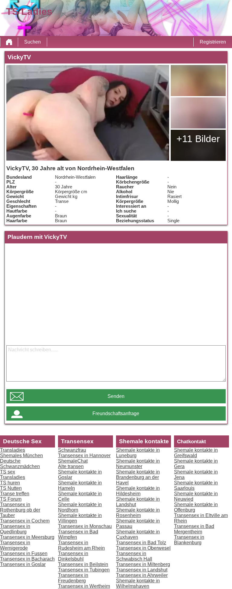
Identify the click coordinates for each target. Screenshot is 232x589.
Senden (116, 396)
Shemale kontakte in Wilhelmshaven (138, 583)
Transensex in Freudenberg (73, 578)
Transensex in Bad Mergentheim (194, 529)
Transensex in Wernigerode (15, 545)
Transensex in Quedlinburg (15, 529)
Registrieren (213, 41)
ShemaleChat (73, 461)
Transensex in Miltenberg (143, 564)
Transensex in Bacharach (27, 558)
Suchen (32, 41)
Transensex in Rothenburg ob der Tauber (20, 510)
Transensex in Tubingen (84, 569)
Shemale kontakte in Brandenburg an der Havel (138, 477)
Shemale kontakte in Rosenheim (138, 512)
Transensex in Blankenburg (189, 540)
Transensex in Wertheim (84, 586)
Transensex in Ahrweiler (142, 575)
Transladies (12, 450)
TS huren (10, 482)
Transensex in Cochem (25, 520)
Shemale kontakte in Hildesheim (138, 491)
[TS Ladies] (9, 42)
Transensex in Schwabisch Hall (134, 556)
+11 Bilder (198, 138)
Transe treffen (14, 493)
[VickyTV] (87, 113)
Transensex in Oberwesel (143, 548)
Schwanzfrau (72, 450)
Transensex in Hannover (84, 455)
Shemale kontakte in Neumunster (138, 463)
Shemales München (21, 455)
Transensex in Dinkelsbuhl (73, 556)
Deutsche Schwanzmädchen (20, 463)
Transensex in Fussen (23, 553)
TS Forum (10, 499)
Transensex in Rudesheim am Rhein (81, 545)
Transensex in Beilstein (83, 564)
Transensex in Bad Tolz (141, 542)
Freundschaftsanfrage (115, 413)
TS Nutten (11, 488)
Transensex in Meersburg (27, 537)
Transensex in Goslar (23, 564)
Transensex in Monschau (85, 526)
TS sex (7, 471)
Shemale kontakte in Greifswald (196, 452)
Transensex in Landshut (141, 569)
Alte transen (71, 466)
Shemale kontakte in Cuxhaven (138, 534)
